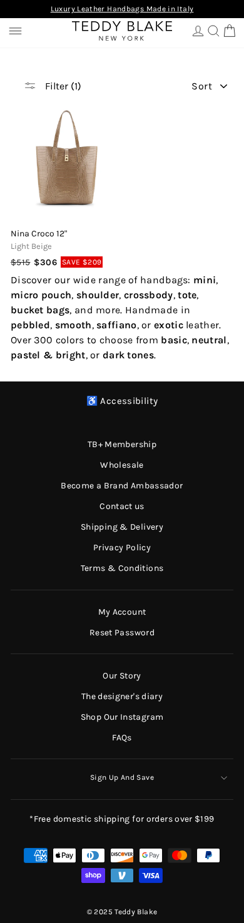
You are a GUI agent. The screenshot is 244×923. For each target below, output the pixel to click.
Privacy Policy (122, 547)
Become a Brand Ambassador (122, 485)
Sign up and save (122, 777)
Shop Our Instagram (122, 717)
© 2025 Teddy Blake (122, 911)
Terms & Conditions (122, 568)
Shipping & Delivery (122, 527)
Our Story (122, 675)
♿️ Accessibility (122, 401)
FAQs (121, 737)
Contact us (122, 506)
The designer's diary (122, 696)
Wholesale (121, 465)
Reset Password (122, 632)
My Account (122, 612)
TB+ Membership (122, 444)
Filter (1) (62, 86)
